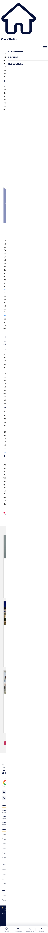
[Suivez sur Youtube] (4, 792)
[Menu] (45, 46)
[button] (18, 929)
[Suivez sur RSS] (4, 798)
